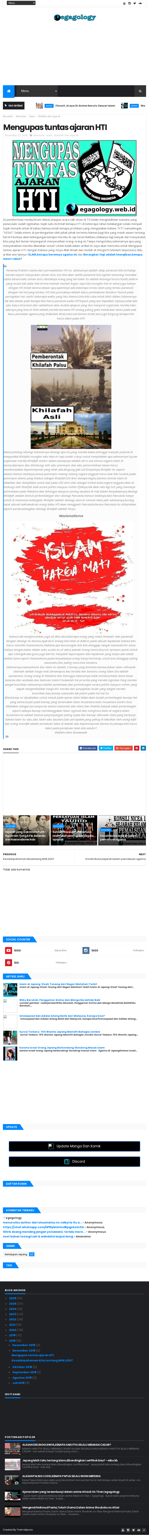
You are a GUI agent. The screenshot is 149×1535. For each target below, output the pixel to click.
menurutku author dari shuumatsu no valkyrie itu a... (42, 1222)
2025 (13, 1304)
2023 (13, 1314)
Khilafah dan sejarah (66, 135)
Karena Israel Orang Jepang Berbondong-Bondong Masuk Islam (62, 1047)
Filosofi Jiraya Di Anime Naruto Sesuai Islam (63, 106)
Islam (49, 135)
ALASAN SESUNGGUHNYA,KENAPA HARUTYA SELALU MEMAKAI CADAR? (66, 1445)
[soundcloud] (140, 3)
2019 (12, 1335)
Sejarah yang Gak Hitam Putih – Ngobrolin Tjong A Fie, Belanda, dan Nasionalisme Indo (26, 835)
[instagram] (129, 3)
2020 (13, 1330)
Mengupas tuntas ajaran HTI (33, 1355)
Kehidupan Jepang (16, 1254)
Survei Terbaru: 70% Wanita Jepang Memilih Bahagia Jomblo (59, 1031)
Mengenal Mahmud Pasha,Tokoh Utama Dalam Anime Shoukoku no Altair (70, 1507)
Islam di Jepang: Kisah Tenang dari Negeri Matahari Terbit (58, 984)
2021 (12, 1325)
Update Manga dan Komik (78, 1146)
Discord (78, 1161)
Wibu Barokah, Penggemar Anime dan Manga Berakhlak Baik (59, 1000)
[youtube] (124, 3)
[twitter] (135, 3)
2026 (13, 1298)
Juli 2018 (18, 1383)
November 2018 (24, 1350)
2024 (13, 1309)
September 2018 (24, 1372)
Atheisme (39, 135)
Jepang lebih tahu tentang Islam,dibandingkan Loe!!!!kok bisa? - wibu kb (70, 1460)
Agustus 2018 (22, 1378)
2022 (13, 1319)
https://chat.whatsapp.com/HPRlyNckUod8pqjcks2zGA (43, 1227)
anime (27, 105)
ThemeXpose (25, 1529)
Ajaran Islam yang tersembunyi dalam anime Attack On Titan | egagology (70, 1492)
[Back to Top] (144, 1530)
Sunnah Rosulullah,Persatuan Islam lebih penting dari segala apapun (73, 835)
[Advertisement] (74, 54)
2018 (12, 1341)
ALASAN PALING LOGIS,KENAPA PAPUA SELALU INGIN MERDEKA (61, 1476)
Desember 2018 (24, 1345)
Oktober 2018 (22, 1367)
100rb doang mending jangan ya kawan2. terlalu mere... (44, 1232)
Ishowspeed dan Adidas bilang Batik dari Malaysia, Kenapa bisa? (62, 1016)
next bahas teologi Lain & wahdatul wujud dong (38, 1236)
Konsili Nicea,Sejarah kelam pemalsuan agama (118, 838)
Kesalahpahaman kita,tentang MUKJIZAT (42, 1360)
